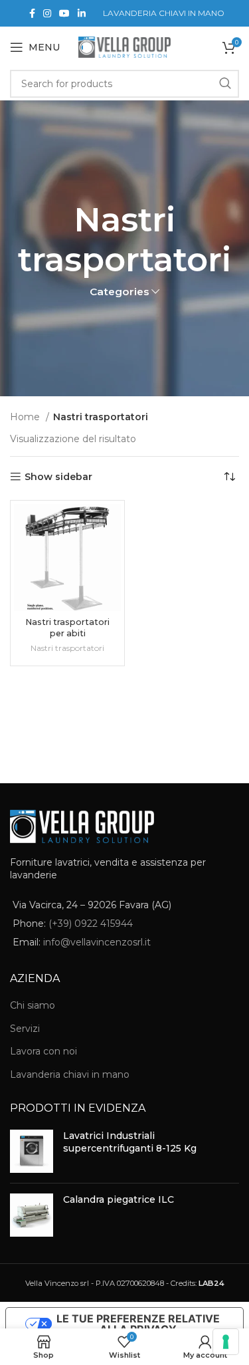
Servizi (25, 1029)
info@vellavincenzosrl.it (97, 942)
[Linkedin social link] (82, 13)
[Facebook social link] (32, 13)
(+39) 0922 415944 (90, 924)
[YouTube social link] (64, 13)
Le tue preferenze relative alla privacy (138, 1324)
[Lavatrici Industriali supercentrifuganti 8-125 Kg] (31, 1151)
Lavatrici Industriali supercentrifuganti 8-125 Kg (130, 1142)
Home (26, 417)
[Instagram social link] (47, 13)
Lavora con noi (43, 1051)
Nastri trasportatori (67, 648)
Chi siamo (32, 1005)
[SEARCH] (225, 84)
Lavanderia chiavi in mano (69, 1074)
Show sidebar (58, 477)
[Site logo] (124, 47)
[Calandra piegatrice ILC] (31, 1215)
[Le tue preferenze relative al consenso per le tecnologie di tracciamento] (225, 1341)
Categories (119, 292)
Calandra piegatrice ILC (118, 1199)
